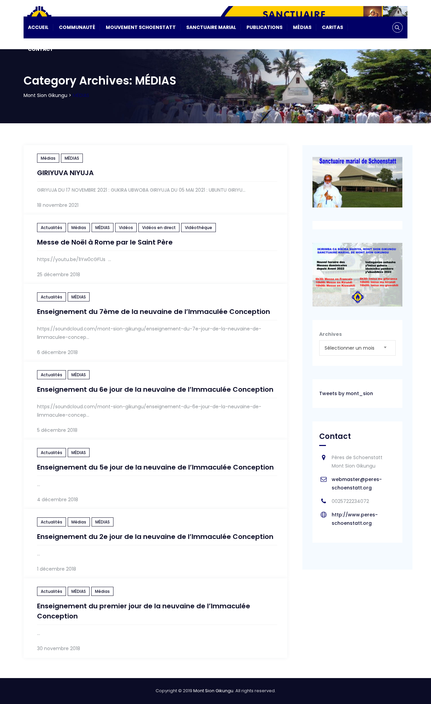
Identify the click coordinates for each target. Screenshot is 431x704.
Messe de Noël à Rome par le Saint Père (105, 242)
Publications (264, 27)
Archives (330, 334)
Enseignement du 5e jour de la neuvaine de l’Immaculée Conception (155, 467)
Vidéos (126, 227)
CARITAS (332, 27)
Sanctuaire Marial (211, 27)
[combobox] (357, 348)
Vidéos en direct (159, 227)
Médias (302, 27)
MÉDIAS (72, 158)
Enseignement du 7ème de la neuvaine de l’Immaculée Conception (153, 311)
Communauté (77, 27)
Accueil (38, 27)
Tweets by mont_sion (346, 393)
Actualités (51, 227)
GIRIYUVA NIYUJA (65, 173)
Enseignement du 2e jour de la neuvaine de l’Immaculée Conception (155, 536)
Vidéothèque (198, 227)
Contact (40, 49)
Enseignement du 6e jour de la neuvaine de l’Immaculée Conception (155, 389)
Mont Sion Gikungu (213, 690)
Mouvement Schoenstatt (141, 27)
